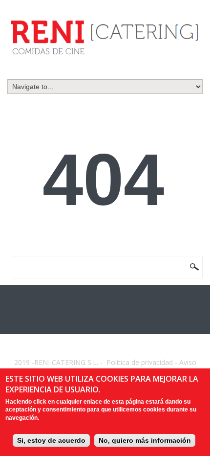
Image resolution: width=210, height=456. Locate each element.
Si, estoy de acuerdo (51, 440)
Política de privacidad (139, 362)
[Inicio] (105, 37)
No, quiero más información (145, 440)
